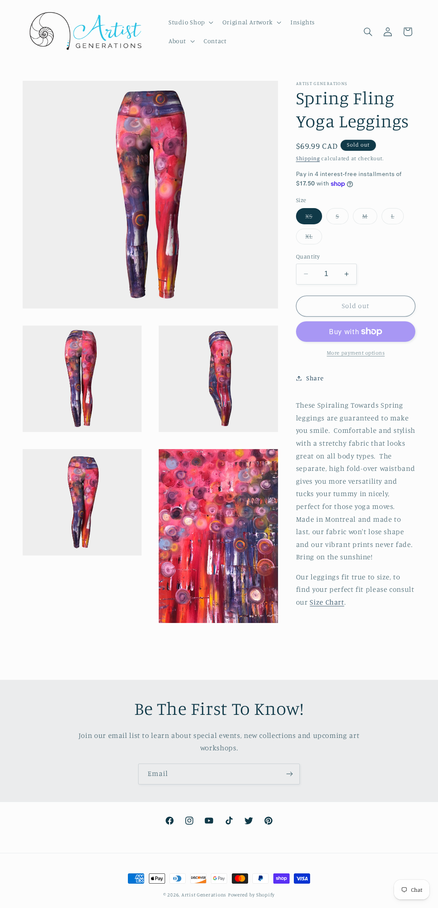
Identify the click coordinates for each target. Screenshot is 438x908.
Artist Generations (203, 895)
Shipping (308, 158)
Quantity (308, 256)
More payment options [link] (356, 353)
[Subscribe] (289, 774)
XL (313, 238)
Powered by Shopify (251, 895)
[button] (190, 22)
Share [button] (314, 378)
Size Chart (327, 602)
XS (313, 218)
